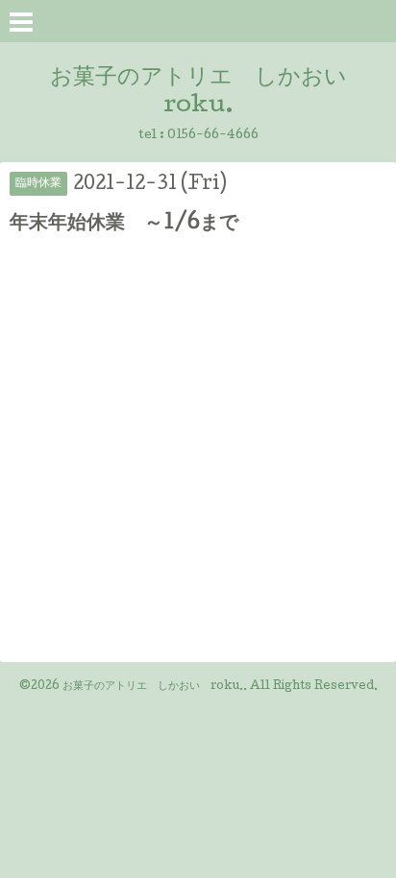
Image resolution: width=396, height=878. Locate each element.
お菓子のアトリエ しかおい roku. (152, 687)
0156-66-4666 (213, 136)
